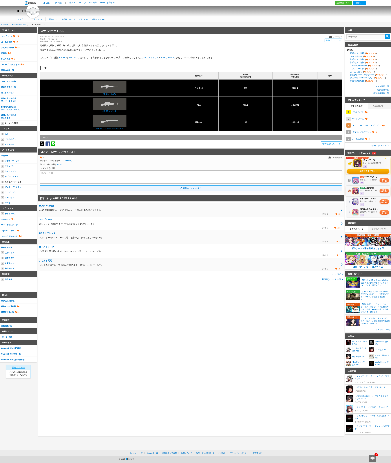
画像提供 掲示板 (8, 301)
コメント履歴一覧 (381, 86)
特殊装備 (8, 279)
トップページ (22, 19)
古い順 (59, 164)
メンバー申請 (6, 337)
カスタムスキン (7, 93)
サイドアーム (10, 214)
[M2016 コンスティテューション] (109, 121)
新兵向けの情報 (7, 47)
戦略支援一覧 (6, 247)
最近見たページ (357, 229)
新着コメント (84, 19)
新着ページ (53, 19)
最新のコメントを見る (192, 188)
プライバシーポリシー (239, 453)
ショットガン (10, 171)
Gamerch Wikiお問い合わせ (12, 360)
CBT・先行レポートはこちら (367, 267)
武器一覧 (5, 155)
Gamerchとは (152, 453)
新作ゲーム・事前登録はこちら (367, 248)
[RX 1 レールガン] (109, 87)
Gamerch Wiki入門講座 (11, 348)
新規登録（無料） (343, 3)
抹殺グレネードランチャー (368, 75)
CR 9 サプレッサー (365, 65)
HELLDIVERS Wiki (28, 11)
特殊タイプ (9, 268)
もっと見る (336, 274)
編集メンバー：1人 (77, 2)
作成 (60, 3)
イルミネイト (10, 139)
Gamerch (30, 3)
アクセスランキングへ (380, 145)
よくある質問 (6, 42)
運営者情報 (257, 453)
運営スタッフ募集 (169, 453)
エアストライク (363, 68)
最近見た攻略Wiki (379, 229)
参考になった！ (333, 40)
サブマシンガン (11, 176)
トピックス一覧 (383, 329)
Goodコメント (379, 106)
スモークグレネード (9, 236)
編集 (48, 3)
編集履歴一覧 (383, 90)
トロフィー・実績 (8, 81)
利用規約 (222, 453)
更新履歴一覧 (6, 326)
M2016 (72, 57)
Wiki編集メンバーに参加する (102, 2)
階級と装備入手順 (8, 87)
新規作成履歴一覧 (381, 93)
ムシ (7, 134)
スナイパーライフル (13, 182)
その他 (7, 203)
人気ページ (38, 19)
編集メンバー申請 (98, 19)
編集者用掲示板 (7, 312)
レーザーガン (167, 57)
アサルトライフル (150, 57)
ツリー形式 (67, 161)
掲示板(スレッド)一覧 (331, 279)
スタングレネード (8, 231)
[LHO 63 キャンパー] (109, 104)
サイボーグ (9, 144)
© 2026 (122, 459)
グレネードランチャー (14, 187)
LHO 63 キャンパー (110, 111)
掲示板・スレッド (68, 19)
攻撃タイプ (9, 263)
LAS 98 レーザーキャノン (368, 78)
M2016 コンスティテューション (109, 128)
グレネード (5, 219)
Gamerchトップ (136, 453)
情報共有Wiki (18, 367)
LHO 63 (63, 57)
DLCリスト (6, 59)
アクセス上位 (357, 106)
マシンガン (9, 166)
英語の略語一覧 (7, 70)
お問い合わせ (186, 453)
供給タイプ (9, 253)
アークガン (9, 198)
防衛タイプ (9, 258)
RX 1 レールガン (110, 94)
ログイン (359, 3)
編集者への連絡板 (8, 306)
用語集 (4, 53)
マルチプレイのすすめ (10, 64)
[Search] (387, 36)
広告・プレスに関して (205, 453)
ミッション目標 (11, 123)
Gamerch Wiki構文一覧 (11, 354)
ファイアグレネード (9, 225)
